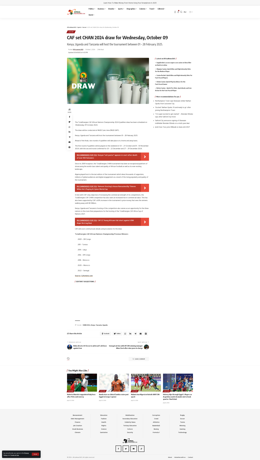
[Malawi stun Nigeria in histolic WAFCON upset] (146, 383)
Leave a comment (140, 359)
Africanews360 (78, 49)
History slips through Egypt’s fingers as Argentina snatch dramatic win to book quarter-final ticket (177, 396)
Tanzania (99, 325)
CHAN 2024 (86, 325)
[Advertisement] (130, 18)
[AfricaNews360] (76, 12)
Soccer (71, 32)
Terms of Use (14, 455)
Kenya (93, 325)
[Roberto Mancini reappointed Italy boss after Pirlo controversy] (82, 383)
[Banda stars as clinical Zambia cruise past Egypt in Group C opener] (114, 383)
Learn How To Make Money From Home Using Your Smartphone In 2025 (130, 3)
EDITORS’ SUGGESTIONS (85, 282)
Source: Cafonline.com (84, 276)
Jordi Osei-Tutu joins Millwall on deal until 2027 (172, 127)
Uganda (105, 325)
